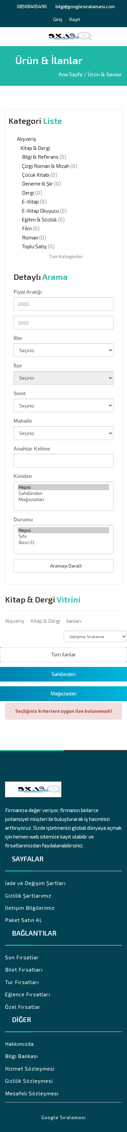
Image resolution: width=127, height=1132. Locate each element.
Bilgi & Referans (40, 157)
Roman (30, 237)
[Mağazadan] (63, 499)
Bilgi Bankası (21, 1056)
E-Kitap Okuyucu (40, 211)
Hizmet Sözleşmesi (30, 1069)
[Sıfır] (63, 536)
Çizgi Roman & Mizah (45, 166)
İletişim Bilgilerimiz (30, 908)
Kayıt (74, 19)
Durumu (23, 519)
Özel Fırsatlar (23, 1007)
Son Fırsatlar (22, 957)
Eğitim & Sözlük (39, 219)
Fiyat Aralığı (28, 292)
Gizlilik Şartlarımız (28, 896)
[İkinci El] (63, 542)
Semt (20, 393)
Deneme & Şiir (37, 183)
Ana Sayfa (70, 74)
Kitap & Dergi (35, 148)
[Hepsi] (63, 487)
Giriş (57, 19)
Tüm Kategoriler (65, 256)
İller (18, 338)
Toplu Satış (34, 246)
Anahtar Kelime (32, 449)
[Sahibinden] (63, 493)
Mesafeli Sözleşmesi (32, 1093)
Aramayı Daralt (65, 566)
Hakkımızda (19, 1044)
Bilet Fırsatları (24, 969)
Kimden (23, 476)
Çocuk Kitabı (35, 175)
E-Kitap (30, 201)
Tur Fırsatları (22, 982)
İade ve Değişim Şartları (35, 883)
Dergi (28, 193)
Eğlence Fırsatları (27, 994)
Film (27, 228)
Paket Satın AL (23, 920)
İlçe (18, 365)
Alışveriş (26, 139)
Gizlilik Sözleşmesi (29, 1081)
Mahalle (23, 421)
